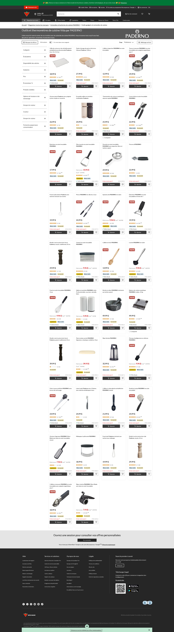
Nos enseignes (70, 567)
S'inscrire (119, 565)
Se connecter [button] (143, 7)
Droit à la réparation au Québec (96, 577)
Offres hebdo (61, 20)
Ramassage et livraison (28, 570)
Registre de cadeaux (49, 577)
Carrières (69, 570)
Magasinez (124, 3)
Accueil (24, 25)
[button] (118, 14)
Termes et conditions (94, 563)
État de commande (27, 567)
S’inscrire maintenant (108, 544)
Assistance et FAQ (26, 563)
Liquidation (75, 20)
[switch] (59, 42)
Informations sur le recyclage (74, 586)
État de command (132, 14)
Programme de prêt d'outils (51, 583)
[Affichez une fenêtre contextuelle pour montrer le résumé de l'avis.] (62, 77)
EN (149, 7)
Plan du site (91, 567)
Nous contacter (26, 583)
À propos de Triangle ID (72, 563)
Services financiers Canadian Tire (53, 560)
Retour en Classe (103, 20)
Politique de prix (93, 573)
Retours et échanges (27, 573)
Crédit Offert (84, 7)
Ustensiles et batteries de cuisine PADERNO (65, 25)
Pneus (92, 20)
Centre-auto (126, 20)
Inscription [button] (94, 7)
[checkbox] (107, 137)
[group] (61, 80)
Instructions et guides (50, 586)
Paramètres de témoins (28, 586)
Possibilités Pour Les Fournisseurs (75, 590)
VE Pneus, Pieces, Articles (51, 567)
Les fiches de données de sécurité (30, 580)
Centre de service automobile (52, 563)
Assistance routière (49, 570)
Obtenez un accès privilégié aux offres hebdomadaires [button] (86, 630)
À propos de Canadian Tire (73, 560)
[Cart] (149, 14)
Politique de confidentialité (95, 560)
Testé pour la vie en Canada (73, 577)
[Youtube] (35, 604)
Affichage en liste (146, 42)
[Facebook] (23, 604)
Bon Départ (69, 580)
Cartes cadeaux (48, 573)
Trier (120, 42)
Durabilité (69, 583)
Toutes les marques (71, 573)
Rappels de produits (27, 577)
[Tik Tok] (42, 604)
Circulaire (47, 20)
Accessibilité (92, 570)
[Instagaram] (31, 604)
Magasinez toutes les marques (38, 25)
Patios (84, 20)
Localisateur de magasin (28, 560)
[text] (61, 77)
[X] (27, 604)
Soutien (102, 7)
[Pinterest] (38, 604)
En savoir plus (120, 580)
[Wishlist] (142, 14)
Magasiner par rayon (32, 20)
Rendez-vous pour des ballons (52, 580)
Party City (115, 20)
